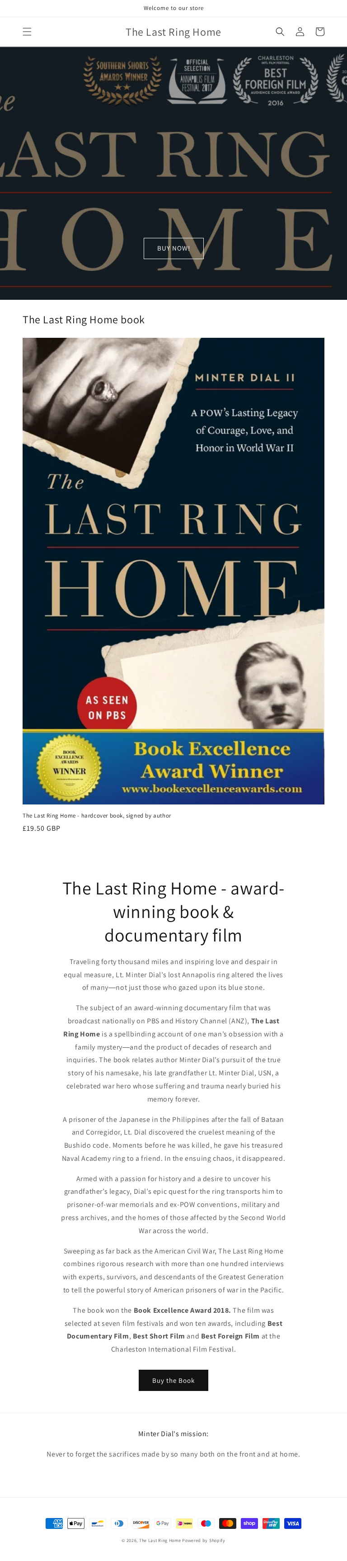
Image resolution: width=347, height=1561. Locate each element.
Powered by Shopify (203, 1540)
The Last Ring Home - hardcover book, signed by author (97, 815)
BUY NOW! (173, 248)
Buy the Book (173, 1380)
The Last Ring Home (160, 1540)
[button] (27, 32)
